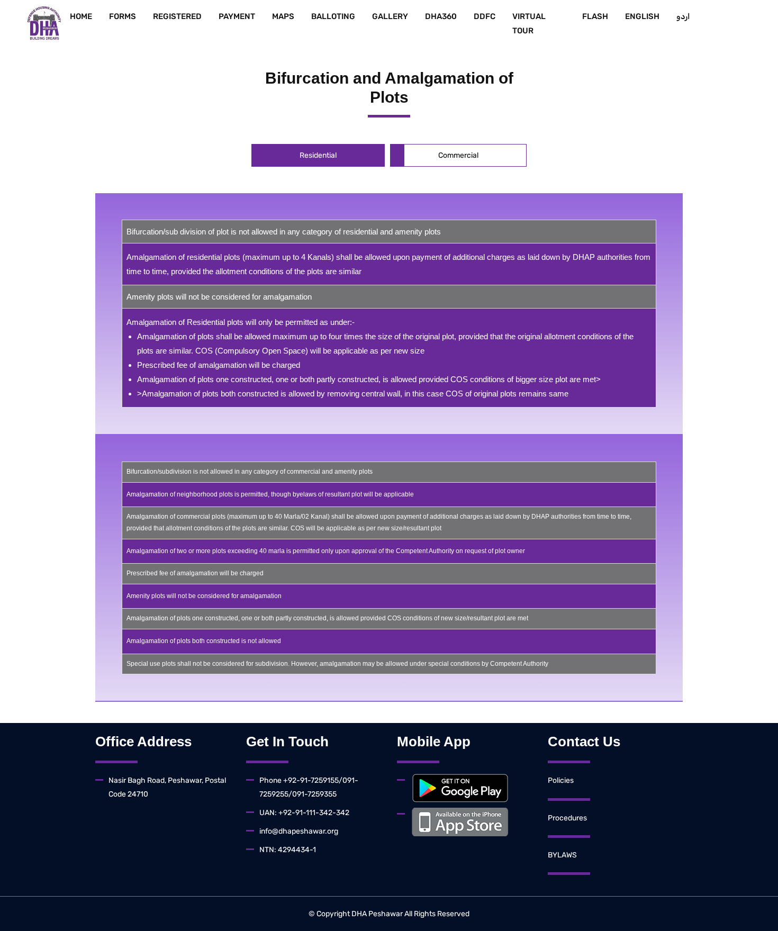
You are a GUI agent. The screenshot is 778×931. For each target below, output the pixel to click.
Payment (237, 16)
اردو (683, 16)
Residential (318, 155)
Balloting (333, 16)
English (642, 16)
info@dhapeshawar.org (298, 831)
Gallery (390, 16)
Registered (177, 16)
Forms (122, 16)
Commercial (458, 155)
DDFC (484, 16)
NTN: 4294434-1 (287, 849)
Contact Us (584, 741)
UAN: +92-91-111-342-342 (304, 812)
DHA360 (441, 16)
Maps (283, 16)
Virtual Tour (529, 23)
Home (81, 16)
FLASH (595, 16)
